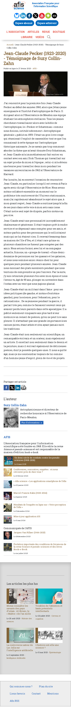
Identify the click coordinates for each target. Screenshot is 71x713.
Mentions (53, 693)
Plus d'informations (30, 422)
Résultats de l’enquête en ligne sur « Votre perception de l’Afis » (40, 505)
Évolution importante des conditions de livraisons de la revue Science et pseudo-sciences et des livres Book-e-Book (40, 546)
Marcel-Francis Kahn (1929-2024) (30, 493)
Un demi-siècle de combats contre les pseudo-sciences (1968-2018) (37, 458)
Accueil (10, 44)
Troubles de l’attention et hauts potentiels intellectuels (49, 608)
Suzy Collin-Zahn (15, 405)
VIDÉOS (40, 37)
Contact (36, 693)
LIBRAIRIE (27, 37)
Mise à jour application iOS (27, 516)
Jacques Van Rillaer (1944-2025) (29, 532)
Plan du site (46, 686)
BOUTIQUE (59, 31)
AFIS (34, 68)
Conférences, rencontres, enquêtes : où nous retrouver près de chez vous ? (36, 470)
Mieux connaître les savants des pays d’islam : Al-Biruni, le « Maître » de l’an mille (19, 609)
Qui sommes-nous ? (21, 686)
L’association (15, 31)
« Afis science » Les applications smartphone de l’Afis (40, 481)
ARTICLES (33, 31)
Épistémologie (55, 652)
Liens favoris (17, 693)
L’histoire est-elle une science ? (47, 646)
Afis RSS (14, 700)
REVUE (46, 31)
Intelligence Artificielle (16, 658)
